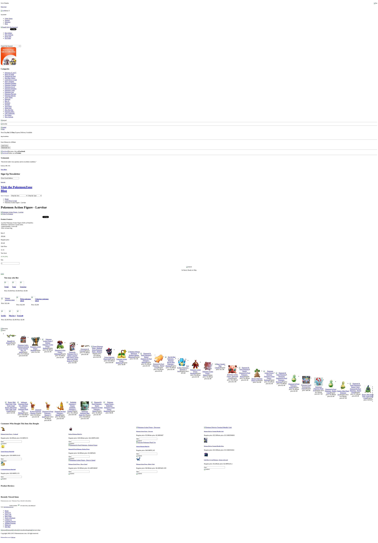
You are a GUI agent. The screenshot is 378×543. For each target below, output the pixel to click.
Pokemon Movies (10, 96)
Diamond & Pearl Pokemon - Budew (293, 385)
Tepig (14, 287)
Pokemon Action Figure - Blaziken (195, 371)
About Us (8, 512)
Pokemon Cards (10, 90)
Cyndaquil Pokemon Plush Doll (8, 469)
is (8, 537)
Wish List (8, 525)
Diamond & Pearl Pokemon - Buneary (35, 411)
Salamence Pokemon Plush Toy (318, 388)
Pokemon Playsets (10, 94)
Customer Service (10, 521)
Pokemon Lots (9, 92)
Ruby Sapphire (9, 81)
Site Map (7, 527)
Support (7, 20)
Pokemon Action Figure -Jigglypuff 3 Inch (232, 376)
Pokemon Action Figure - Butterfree (109, 409)
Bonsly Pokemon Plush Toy (256, 379)
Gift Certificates (10, 113)
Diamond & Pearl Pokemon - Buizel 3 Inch (355, 390)
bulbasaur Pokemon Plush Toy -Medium (23, 410)
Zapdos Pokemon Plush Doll (7, 451)
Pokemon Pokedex (10, 88)
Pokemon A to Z (10, 87)
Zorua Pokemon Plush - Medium (97, 351)
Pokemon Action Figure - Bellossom (59, 352)
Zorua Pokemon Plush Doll (109, 358)
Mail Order (8, 516)
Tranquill (20, 316)
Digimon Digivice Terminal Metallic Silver (214, 446)
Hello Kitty (8, 108)
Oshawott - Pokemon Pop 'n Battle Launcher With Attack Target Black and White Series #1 (72, 356)
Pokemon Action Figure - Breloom (269, 378)
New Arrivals (9, 117)
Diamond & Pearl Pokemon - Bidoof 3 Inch (158, 365)
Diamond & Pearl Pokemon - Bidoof (146, 360)
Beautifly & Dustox (10, 342)
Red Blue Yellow (10, 78)
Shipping (7, 22)
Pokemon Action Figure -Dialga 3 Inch (145, 464)
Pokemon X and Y (10, 73)
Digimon (7, 103)
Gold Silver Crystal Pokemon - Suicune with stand (216, 460)
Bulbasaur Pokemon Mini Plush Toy (84, 413)
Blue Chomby (218, 366)
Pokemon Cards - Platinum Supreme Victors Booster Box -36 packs (23, 348)
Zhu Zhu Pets (9, 110)
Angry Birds (9, 97)
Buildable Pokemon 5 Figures (71, 409)
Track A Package (10, 518)
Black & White (9, 74)
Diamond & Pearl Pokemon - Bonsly (244, 374)
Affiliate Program (10, 523)
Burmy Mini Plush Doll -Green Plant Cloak (367, 396)
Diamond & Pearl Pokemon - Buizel (60, 413)
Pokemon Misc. (9, 111)
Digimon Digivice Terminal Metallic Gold (213, 431)
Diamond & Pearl (10, 76)
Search (3, 42)
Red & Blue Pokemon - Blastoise (170, 364)
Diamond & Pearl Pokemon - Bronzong (281, 380)
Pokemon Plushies (10, 83)
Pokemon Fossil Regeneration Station (306, 386)
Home (7, 199)
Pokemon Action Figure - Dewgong (144, 431)
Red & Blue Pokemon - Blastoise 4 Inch (183, 368)
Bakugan (7, 99)
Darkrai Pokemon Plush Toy (75, 434)
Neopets (7, 104)
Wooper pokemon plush (10, 299)
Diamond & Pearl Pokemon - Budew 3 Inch (331, 391)
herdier (3, 316)
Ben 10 (7, 101)
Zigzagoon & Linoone (84, 350)
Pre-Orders (8, 115)
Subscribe (3, 182)
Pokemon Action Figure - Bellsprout (121, 361)
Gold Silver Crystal (11, 80)
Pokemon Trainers (10, 85)
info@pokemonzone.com (8, 507)
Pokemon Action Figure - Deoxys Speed (78, 464)
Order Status (9, 18)
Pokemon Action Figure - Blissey (208, 373)
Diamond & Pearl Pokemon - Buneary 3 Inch (47, 414)
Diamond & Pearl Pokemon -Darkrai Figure (79, 449)
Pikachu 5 (12, 316)
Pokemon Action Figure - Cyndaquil (9, 434)
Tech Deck (8, 106)
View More (4, 169)
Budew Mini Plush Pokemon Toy (343, 392)
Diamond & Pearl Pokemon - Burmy (97, 409)
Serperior (23, 287)
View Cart (8, 514)
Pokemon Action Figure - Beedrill (35, 348)
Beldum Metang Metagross (133, 356)
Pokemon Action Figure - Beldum (48, 346)
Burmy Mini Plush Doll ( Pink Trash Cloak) (11, 409)
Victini (6, 287)
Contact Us (8, 519)
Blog (6, 24)
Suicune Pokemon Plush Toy (143, 446)
